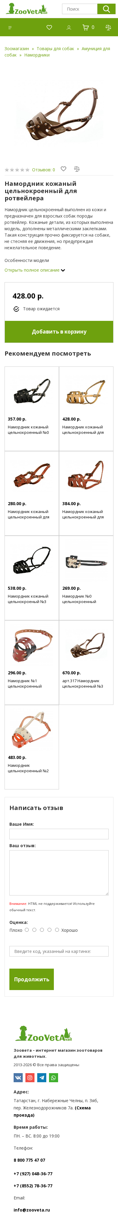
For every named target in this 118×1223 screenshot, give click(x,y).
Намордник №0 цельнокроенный (79, 598)
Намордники (37, 55)
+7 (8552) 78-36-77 (33, 1186)
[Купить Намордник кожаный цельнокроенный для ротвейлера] (59, 113)
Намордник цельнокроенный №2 (28, 768)
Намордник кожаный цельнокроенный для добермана (83, 432)
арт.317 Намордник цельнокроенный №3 (82, 683)
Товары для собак (55, 48)
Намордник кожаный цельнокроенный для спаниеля (83, 517)
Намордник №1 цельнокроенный (25, 683)
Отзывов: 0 (43, 170)
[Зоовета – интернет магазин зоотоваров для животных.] (59, 1034)
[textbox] (79, 9)
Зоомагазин (17, 48)
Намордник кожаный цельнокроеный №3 (28, 598)
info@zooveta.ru (32, 1210)
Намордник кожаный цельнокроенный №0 (28, 429)
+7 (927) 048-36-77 (33, 1173)
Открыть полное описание (33, 270)
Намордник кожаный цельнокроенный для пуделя (28, 517)
